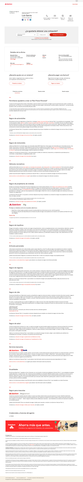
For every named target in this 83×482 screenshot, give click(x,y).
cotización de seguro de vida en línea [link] (23, 315)
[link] (55, 19)
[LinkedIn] (30, 20)
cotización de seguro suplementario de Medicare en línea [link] (27, 336)
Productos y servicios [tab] (17, 91)
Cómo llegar (13, 59)
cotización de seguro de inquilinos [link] (22, 238)
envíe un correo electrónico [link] (19, 361)
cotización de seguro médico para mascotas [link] (25, 404)
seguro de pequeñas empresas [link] (28, 284)
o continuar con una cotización (41, 38)
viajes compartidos (50, 122)
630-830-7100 (29, 64)
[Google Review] (25, 20)
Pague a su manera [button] (55, 83)
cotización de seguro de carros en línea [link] (23, 135)
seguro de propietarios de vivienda (60, 186)
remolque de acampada (36, 167)
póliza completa (32, 444)
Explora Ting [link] (12, 215)
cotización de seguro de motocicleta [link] (23, 156)
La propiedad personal (27, 189)
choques (30, 122)
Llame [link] (10, 175)
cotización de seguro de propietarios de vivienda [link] (25, 201)
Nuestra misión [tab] (41, 91)
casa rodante (26, 167)
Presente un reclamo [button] (17, 83)
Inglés (43, 56)
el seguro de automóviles (42, 121)
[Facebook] (22, 20)
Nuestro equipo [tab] (65, 91)
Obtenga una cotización (58, 34)
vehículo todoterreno (56, 167)
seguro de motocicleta (59, 148)
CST (68, 55)
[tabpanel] (41, 59)
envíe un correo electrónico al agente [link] (21, 260)
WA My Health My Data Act (10, 477)
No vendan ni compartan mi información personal (36, 477)
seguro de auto (55, 147)
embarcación (46, 167)
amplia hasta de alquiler (38, 122)
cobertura (22, 122)
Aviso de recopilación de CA (21, 477)
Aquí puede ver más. (13, 310)
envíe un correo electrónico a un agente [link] (21, 175)
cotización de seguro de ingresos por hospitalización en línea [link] (28, 339)
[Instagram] (28, 20)
